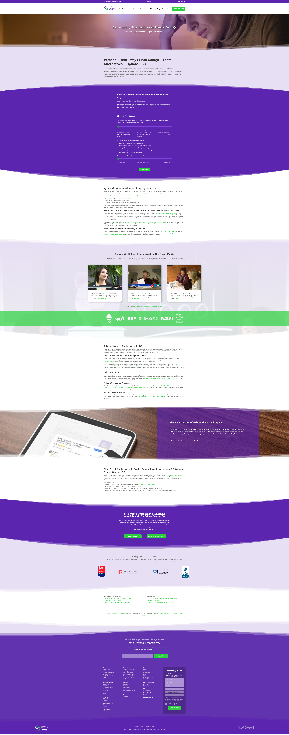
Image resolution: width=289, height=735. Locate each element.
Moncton (145, 684)
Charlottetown (147, 690)
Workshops (146, 672)
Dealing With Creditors (130, 671)
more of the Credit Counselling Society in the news (148, 306)
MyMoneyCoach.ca (148, 677)
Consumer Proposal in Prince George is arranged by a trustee (128, 387)
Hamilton (126, 689)
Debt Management (128, 674)
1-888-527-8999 (178, 9)
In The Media (107, 675)
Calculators (146, 671)
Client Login (180, 1)
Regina (105, 706)
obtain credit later (169, 231)
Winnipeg (106, 710)
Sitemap (145, 675)
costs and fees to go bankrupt (113, 215)
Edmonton (106, 699)
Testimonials (106, 674)
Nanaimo (105, 692)
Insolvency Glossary (153, 600)
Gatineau (125, 696)
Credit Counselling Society (116, 613)
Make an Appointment (156, 536)
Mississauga (126, 687)
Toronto (125, 685)
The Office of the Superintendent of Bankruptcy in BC (163, 598)
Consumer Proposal (129, 677)
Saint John (146, 685)
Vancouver (106, 684)
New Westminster (108, 687)
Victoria (105, 690)
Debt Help (121, 9)
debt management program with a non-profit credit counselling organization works (141, 365)
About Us (150, 9)
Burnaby (105, 685)
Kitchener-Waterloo (129, 690)
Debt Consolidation (128, 675)
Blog (158, 9)
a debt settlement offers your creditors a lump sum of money (161, 378)
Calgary (105, 700)
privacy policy (168, 702)
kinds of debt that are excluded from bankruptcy (124, 195)
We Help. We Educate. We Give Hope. (112, 1)
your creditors (134, 222)
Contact (165, 9)
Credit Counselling (108, 672)
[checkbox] (174, 704)
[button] (184, 2)
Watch (177, 298)
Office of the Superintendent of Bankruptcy (154, 222)
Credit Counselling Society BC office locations (161, 602)
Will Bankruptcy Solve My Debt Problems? (117, 602)
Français (149, 1)
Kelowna (105, 693)
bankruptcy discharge (116, 224)
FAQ (144, 669)
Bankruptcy (126, 679)
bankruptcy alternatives (148, 484)
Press (113, 675)
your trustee (125, 222)
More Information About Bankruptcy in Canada (118, 598)
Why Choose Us (107, 669)
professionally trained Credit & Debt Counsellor (152, 396)
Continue (144, 169)
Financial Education (135, 9)
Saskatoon (106, 704)
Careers (105, 679)
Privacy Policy (139, 726)
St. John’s (146, 699)
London (125, 692)
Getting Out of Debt (129, 669)
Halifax (145, 694)
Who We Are (106, 671)
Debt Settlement (128, 672)
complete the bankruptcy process (167, 213)
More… (154, 728)
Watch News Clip (101, 298)
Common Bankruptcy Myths (113, 600)
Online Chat (132, 536)
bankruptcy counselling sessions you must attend (161, 215)
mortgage (127, 198)
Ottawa (125, 684)
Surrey (105, 689)
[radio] (168, 704)
